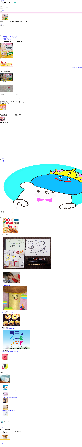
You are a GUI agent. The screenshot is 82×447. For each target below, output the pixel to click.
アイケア (3, 160)
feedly (2, 443)
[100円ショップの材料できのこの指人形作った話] (42, 298)
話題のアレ (2, 24)
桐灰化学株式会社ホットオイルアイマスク (77, 67)
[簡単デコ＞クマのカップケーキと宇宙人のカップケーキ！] (42, 320)
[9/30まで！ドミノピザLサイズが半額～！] (42, 226)
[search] (7, 7)
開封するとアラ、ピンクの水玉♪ (6, 38)
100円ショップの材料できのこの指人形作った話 (7, 312)
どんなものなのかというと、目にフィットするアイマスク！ (10, 37)
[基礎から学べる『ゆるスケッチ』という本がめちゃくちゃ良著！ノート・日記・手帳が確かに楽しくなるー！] (42, 253)
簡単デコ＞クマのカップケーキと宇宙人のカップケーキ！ (8, 328)
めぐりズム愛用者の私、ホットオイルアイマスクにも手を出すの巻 (9, 36)
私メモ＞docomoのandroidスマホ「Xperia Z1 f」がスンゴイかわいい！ (8, 370)
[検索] (1, 11)
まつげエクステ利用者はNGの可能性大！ (7, 39)
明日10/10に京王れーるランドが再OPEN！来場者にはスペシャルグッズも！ (10, 351)
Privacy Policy (3, 10)
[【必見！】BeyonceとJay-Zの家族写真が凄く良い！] (42, 277)
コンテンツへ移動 (2, 0)
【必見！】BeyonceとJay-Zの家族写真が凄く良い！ (7, 285)
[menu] (1, 6)
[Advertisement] (19, 30)
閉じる (2, 8)
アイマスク (3, 161)
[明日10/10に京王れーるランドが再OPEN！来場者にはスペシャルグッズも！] (42, 339)
